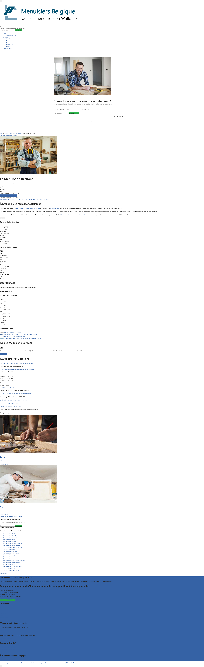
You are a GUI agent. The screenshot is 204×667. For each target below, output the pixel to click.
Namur (8, 47)
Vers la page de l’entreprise (89, 122)
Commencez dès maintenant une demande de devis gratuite (77, 215)
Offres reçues (3, 630)
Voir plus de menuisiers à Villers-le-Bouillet (11, 516)
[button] (17, 363)
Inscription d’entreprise (6, 632)
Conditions (36, 663)
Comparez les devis (73, 113)
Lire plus (3, 218)
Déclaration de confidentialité (25, 663)
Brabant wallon (4, 617)
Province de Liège (54, 208)
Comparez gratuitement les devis (8, 195)
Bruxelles (8, 39)
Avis (37, 199)
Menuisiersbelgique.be (6, 663)
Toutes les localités (5, 619)
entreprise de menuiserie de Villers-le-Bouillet (28, 208)
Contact (2, 652)
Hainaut (8, 41)
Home (4, 33)
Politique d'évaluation (71, 663)
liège (7, 43)
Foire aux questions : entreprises (8, 650)
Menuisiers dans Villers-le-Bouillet (13, 133)
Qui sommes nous (11, 35)
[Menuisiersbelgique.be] (40, 24)
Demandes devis (7, 49)
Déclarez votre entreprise (6, 639)
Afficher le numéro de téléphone (8, 287)
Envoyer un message (30, 287)
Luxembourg (9, 45)
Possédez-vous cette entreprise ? (8, 135)
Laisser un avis (3, 354)
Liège (1, 611)
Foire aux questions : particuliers (8, 648)
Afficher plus (3, 573)
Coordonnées (21, 199)
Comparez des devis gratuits (7, 600)
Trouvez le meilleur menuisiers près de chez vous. (12, 28)
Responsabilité (43, 663)
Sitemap (14, 663)
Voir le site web (20, 287)
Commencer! (19, 525)
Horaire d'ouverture (30, 199)
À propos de (3, 199)
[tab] (102, 363)
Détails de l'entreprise (12, 199)
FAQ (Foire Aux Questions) (44, 199)
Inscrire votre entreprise (59, 663)
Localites (5, 37)
